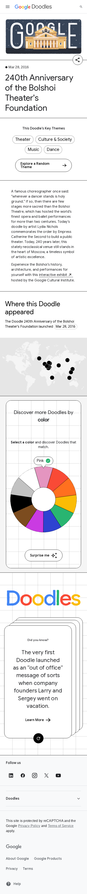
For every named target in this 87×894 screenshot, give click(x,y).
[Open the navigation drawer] (8, 7)
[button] (43, 798)
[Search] (81, 7)
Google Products (48, 859)
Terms (28, 869)
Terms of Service (61, 826)
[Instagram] (35, 775)
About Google (17, 859)
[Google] (14, 847)
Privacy (12, 869)
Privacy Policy (29, 826)
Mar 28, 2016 (65, 326)
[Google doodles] (33, 7)
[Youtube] (58, 775)
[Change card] (38, 738)
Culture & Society (55, 139)
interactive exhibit (53, 275)
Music (33, 149)
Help (17, 884)
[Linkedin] (11, 775)
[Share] (78, 60)
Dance (53, 149)
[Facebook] (23, 775)
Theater (23, 139)
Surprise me (39, 555)
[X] (46, 775)
